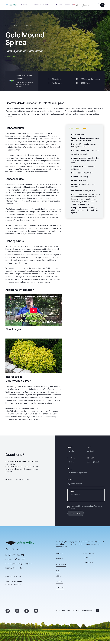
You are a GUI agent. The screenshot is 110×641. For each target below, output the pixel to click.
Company (90, 458)
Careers (67, 5)
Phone (70, 480)
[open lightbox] (33, 356)
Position (71, 458)
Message (74, 492)
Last (89, 447)
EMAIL (69, 469)
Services (59, 5)
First (69, 447)
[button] (24, 5)
